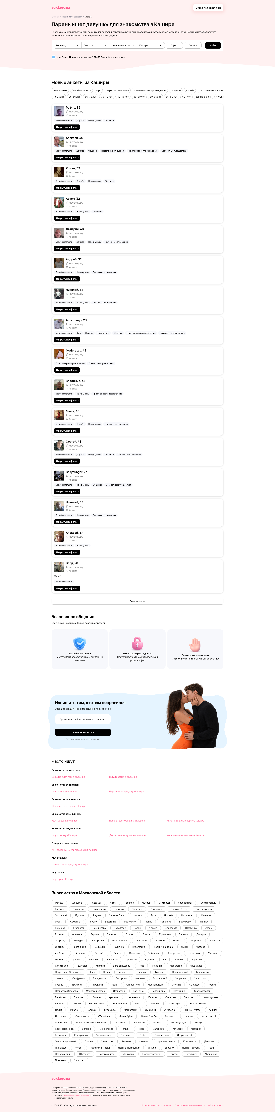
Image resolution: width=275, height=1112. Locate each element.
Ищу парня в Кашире (63, 879)
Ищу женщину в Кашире (64, 820)
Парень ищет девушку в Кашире (126, 791)
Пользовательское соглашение (156, 1105)
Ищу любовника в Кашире (123, 776)
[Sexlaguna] (61, 8)
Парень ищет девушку (72, 16)
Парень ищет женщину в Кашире (127, 820)
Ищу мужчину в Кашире (64, 835)
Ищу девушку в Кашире (64, 791)
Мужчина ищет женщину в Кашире (185, 820)
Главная (55, 16)
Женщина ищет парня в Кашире (69, 806)
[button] (60, 90)
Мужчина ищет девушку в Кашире (70, 864)
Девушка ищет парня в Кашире (68, 776)
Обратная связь (215, 1105)
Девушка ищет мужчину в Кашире (127, 835)
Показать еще (137, 601)
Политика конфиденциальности (190, 1105)
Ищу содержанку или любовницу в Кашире (74, 849)
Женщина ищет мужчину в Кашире (185, 835)
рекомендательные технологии (76, 1095)
